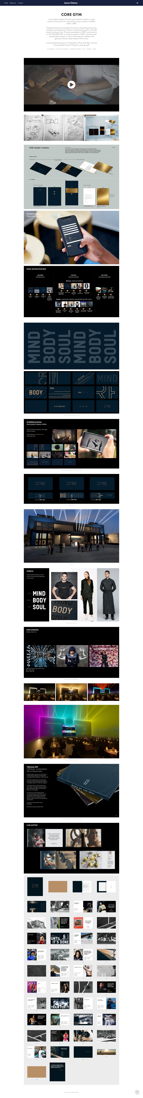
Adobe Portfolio (74, 1092)
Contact (20, 3)
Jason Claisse (70, 2)
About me (13, 3)
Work (6, 3)
